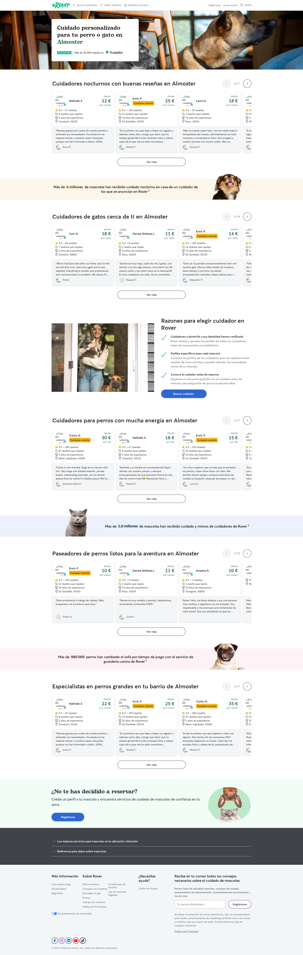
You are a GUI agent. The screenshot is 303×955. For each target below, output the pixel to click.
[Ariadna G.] (210, 592)
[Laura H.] (210, 122)
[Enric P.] (146, 122)
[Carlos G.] (83, 459)
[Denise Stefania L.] (146, 255)
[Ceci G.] (83, 255)
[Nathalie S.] (83, 122)
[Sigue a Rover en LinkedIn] (69, 940)
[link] (151, 162)
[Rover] (61, 5)
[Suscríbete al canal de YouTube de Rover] (76, 940)
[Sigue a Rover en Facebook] (55, 940)
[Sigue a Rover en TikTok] (83, 940)
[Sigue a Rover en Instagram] (62, 940)
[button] (136, 5)
